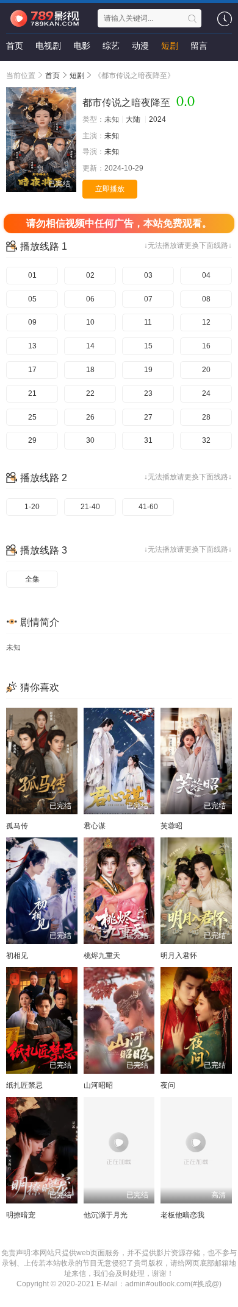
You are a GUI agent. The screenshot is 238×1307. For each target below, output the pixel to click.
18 (90, 369)
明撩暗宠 (20, 1215)
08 (206, 299)
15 (148, 346)
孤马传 (17, 826)
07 (148, 299)
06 (90, 299)
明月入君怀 (178, 955)
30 (90, 440)
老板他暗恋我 (182, 1215)
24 (206, 393)
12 (206, 322)
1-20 (32, 506)
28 (206, 417)
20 (206, 369)
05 (32, 299)
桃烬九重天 (102, 955)
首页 (14, 46)
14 (90, 346)
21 (32, 393)
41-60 (148, 506)
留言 (198, 46)
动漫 (140, 46)
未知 (111, 136)
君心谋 (95, 826)
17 (32, 369)
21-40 (90, 506)
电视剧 (48, 46)
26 (90, 417)
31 (148, 440)
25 (32, 417)
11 (148, 322)
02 (90, 275)
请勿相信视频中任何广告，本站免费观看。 (119, 223)
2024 (157, 119)
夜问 (167, 1085)
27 (148, 417)
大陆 (133, 119)
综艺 (111, 46)
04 (206, 275)
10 (90, 322)
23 (148, 393)
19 (148, 369)
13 (32, 346)
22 (90, 393)
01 (32, 275)
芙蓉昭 (171, 826)
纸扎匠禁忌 (24, 1085)
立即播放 (109, 189)
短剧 (169, 46)
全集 (32, 579)
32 (206, 440)
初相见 (17, 955)
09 (32, 322)
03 (148, 275)
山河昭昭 (98, 1085)
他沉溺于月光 (106, 1215)
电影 (81, 46)
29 (32, 440)
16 (206, 346)
